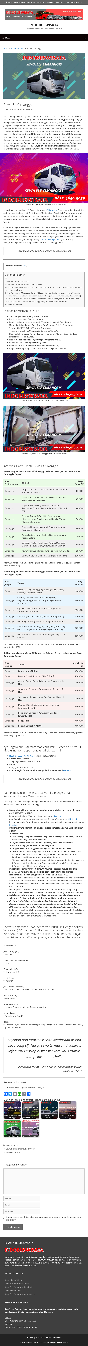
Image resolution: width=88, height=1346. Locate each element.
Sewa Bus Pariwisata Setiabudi (19, 1287)
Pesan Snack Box (54, 1337)
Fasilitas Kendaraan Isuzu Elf (18, 281)
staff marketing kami (49, 239)
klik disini (57, 816)
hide (24, 265)
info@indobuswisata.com (73, 2)
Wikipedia (52, 210)
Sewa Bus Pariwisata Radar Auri (20, 1148)
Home (6, 48)
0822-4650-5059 (44, 2)
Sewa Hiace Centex (13, 1290)
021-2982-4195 (57, 2)
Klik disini (67, 770)
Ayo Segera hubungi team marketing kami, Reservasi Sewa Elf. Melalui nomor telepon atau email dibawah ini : (44, 288)
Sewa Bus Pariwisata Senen (17, 1283)
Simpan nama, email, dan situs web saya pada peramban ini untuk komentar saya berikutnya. (43, 1218)
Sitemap (41, 1337)
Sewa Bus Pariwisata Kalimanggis (20, 1294)
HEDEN (8, 1318)
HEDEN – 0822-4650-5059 (21, 755)
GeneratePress (62, 1342)
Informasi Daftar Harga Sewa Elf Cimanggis (24, 284)
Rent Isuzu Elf (17, 48)
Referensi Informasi (14, 304)
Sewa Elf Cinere (13, 1152)
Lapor (31, 1337)
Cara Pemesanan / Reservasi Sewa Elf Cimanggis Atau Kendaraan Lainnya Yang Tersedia (43, 293)
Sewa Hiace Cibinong (14, 1280)
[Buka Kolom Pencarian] (84, 37)
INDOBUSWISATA (44, 25)
